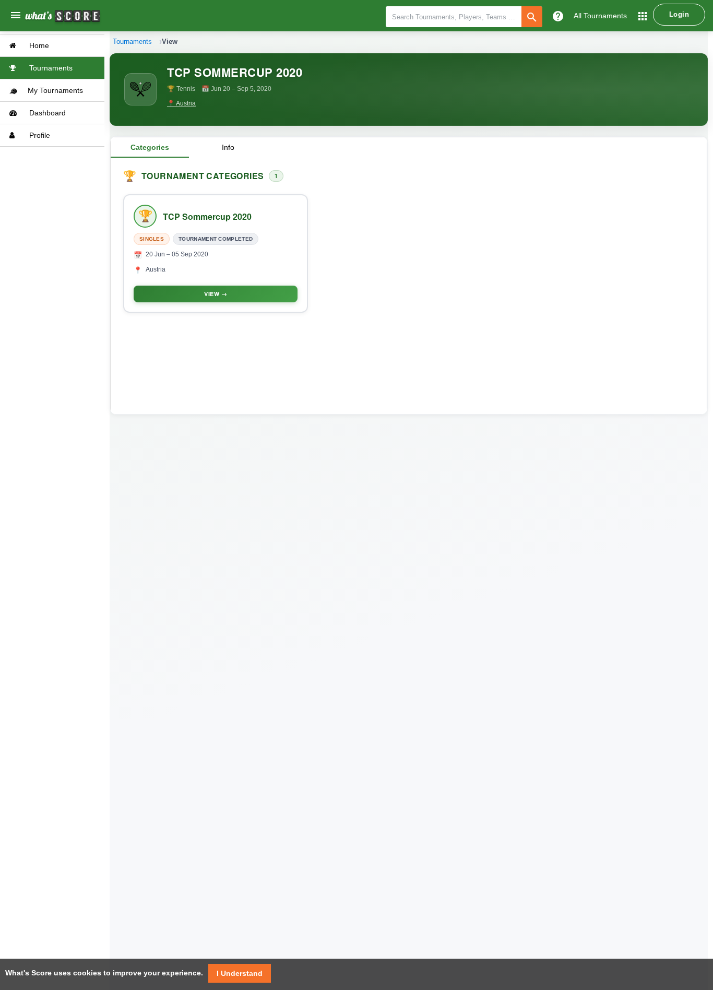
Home (38, 45)
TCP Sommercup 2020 (207, 216)
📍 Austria (181, 103)
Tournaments (50, 68)
